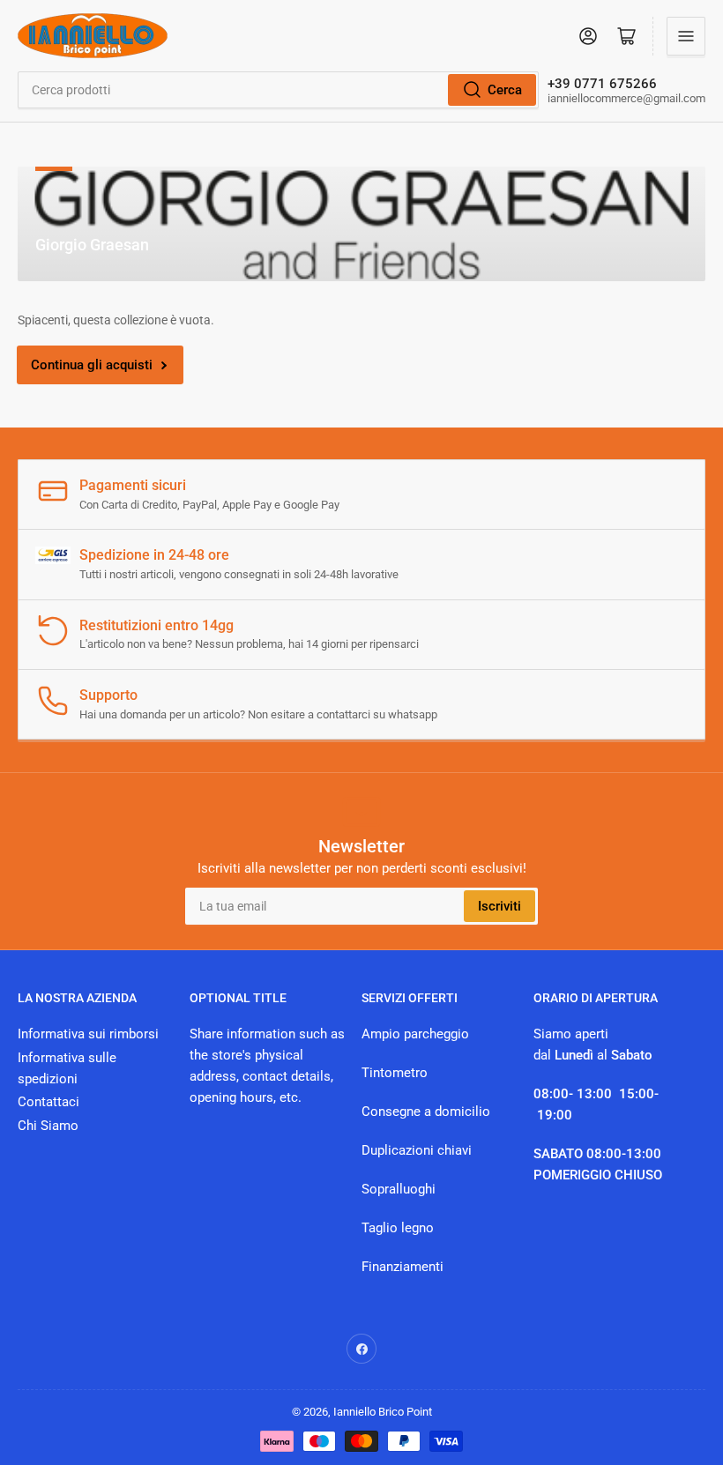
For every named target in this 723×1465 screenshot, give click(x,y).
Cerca (505, 90)
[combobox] (278, 89)
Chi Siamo (48, 1126)
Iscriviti (499, 906)
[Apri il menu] (686, 36)
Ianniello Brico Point (382, 1411)
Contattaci (48, 1102)
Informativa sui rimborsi (88, 1034)
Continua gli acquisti (92, 365)
